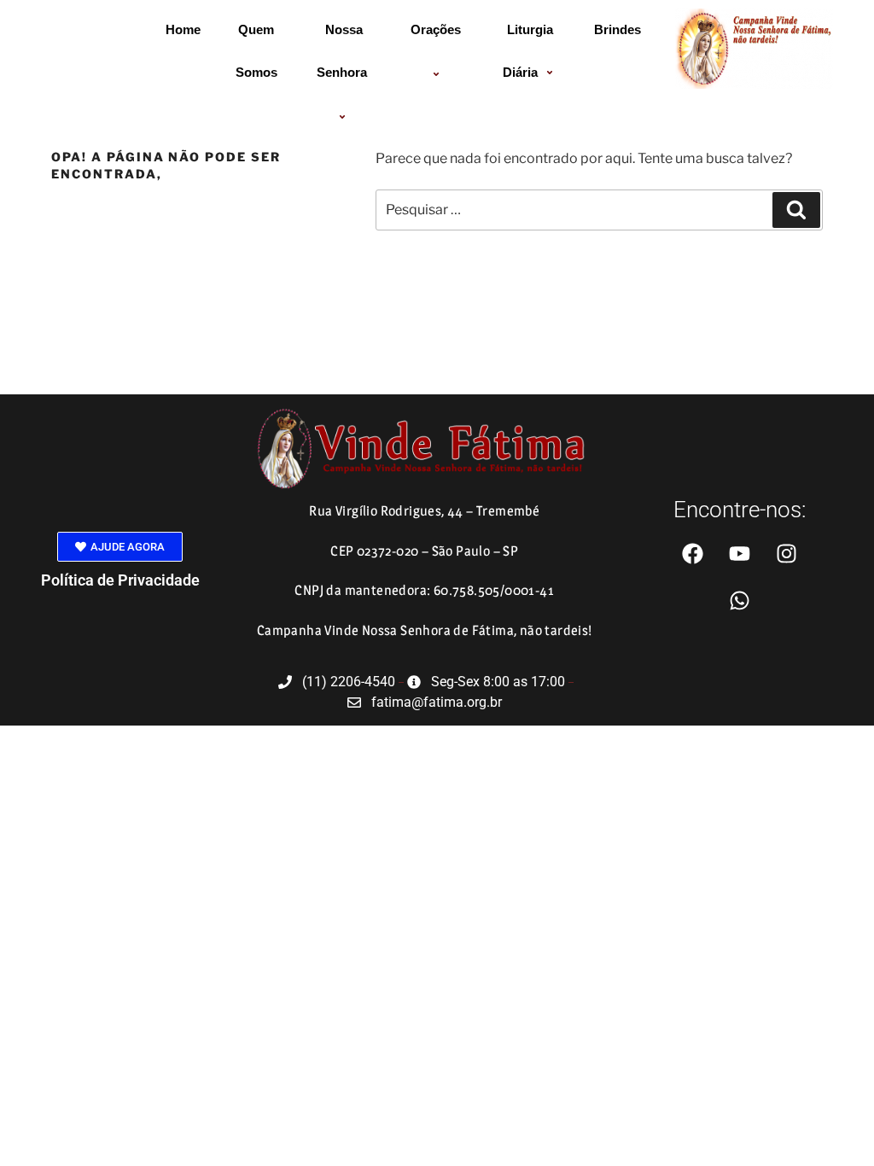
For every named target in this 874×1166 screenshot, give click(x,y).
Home (183, 29)
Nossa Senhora (342, 50)
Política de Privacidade (120, 580)
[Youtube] (740, 553)
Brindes (617, 29)
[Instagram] (787, 553)
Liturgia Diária (528, 50)
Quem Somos (256, 50)
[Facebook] (693, 553)
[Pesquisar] (796, 210)
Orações (436, 29)
